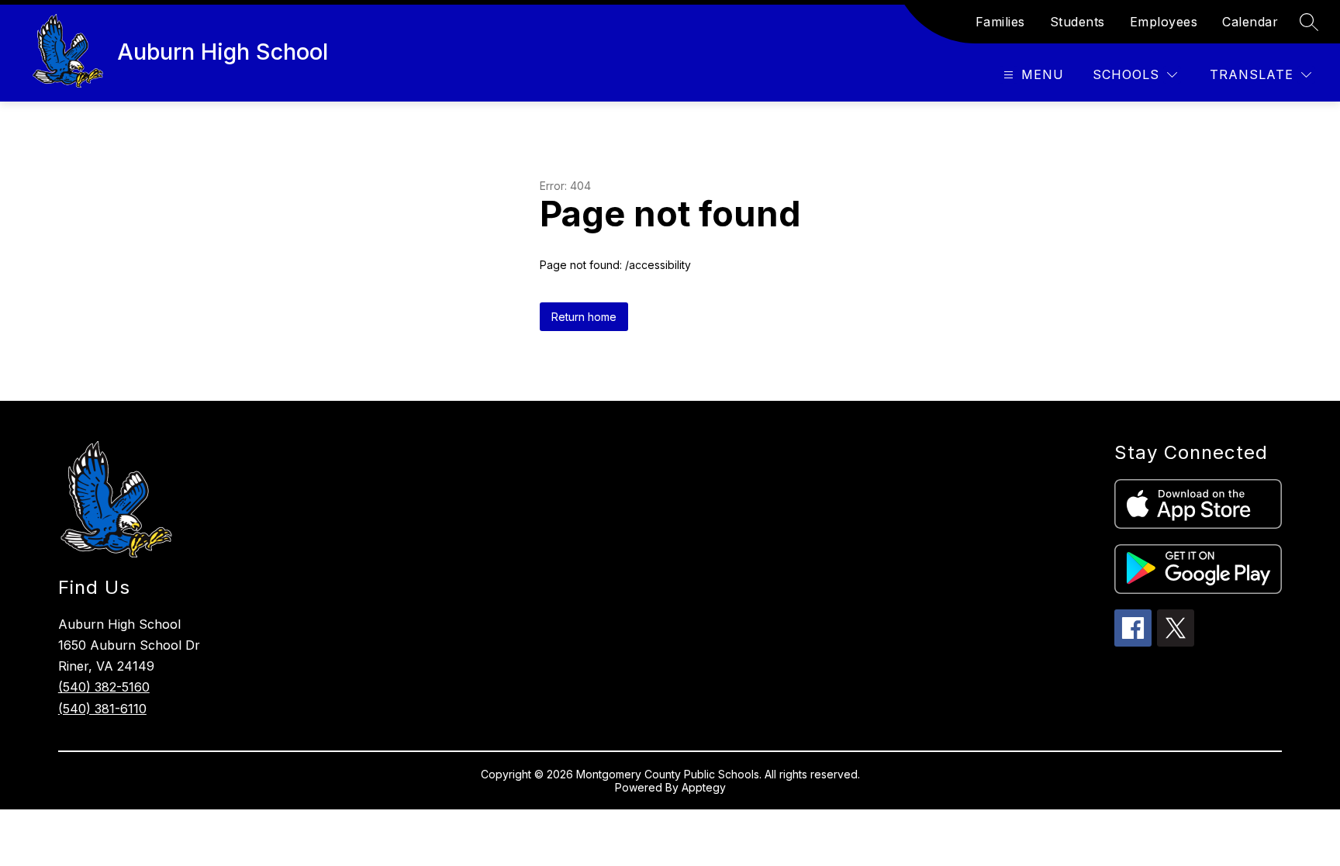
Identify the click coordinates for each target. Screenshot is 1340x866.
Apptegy (704, 787)
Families (1000, 21)
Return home (583, 316)
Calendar (1250, 21)
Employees (1164, 21)
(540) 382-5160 (104, 687)
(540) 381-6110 (102, 708)
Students (1077, 21)
